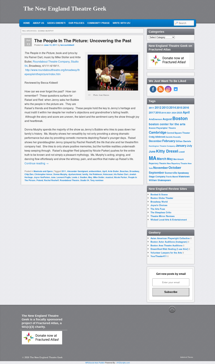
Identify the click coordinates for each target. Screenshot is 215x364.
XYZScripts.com (123, 362)
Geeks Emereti (56, 23)
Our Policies (76, 23)
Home (26, 23)
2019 (163, 112)
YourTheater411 (158, 256)
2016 (186, 107)
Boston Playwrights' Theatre (162, 128)
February (168, 141)
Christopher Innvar (43, 174)
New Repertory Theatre (177, 163)
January (181, 146)
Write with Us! (121, 23)
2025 (179, 112)
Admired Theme (186, 357)
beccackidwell (67, 44)
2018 (158, 112)
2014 (172, 107)
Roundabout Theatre (69, 180)
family (85, 174)
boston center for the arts (167, 124)
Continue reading (37, 163)
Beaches (124, 171)
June (53, 177)
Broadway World (159, 201)
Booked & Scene (159, 194)
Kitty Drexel (167, 151)
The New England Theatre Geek (64, 8)
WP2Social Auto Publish (95, 362)
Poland (39, 180)
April (104, 171)
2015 (179, 107)
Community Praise (98, 23)
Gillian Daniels (183, 141)
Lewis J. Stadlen (79, 177)
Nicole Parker (120, 177)
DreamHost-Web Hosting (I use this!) (169, 248)
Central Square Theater (178, 132)
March (161, 158)
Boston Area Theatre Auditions (166, 245)
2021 (168, 112)
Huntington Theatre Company (162, 146)
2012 (158, 107)
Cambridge (157, 132)
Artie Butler (113, 171)
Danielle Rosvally (173, 137)
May (90, 177)
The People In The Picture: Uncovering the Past (82, 40)
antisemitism (95, 171)
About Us (38, 23)
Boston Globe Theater (161, 198)
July (189, 146)
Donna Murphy (60, 174)
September (156, 173)
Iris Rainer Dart (121, 174)
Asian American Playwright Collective (170, 238)
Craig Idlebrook (157, 136)
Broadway (134, 171)
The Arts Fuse (157, 208)
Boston (180, 118)
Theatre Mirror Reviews (162, 216)
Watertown (184, 176)
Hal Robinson (95, 174)
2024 (174, 112)
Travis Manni (172, 176)
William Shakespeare (160, 180)
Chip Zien (29, 174)
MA (152, 157)
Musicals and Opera (43, 171)
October (174, 167)
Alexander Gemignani (77, 171)
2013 (165, 107)
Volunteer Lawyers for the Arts (166, 252)
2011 (63, 171)
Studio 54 (84, 180)
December (155, 141)
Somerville (171, 172)
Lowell (182, 151)
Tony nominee (96, 180)
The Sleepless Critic (160, 212)
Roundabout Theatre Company (51, 61)
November (160, 167)
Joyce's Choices (158, 205)
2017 (152, 112)
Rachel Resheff (51, 180)
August (167, 119)
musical (109, 177)
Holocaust (108, 174)
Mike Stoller (98, 177)
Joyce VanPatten (42, 177)
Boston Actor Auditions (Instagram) (168, 241)
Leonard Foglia (64, 177)
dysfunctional (74, 174)
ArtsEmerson (155, 119)
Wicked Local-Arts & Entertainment (168, 219)
